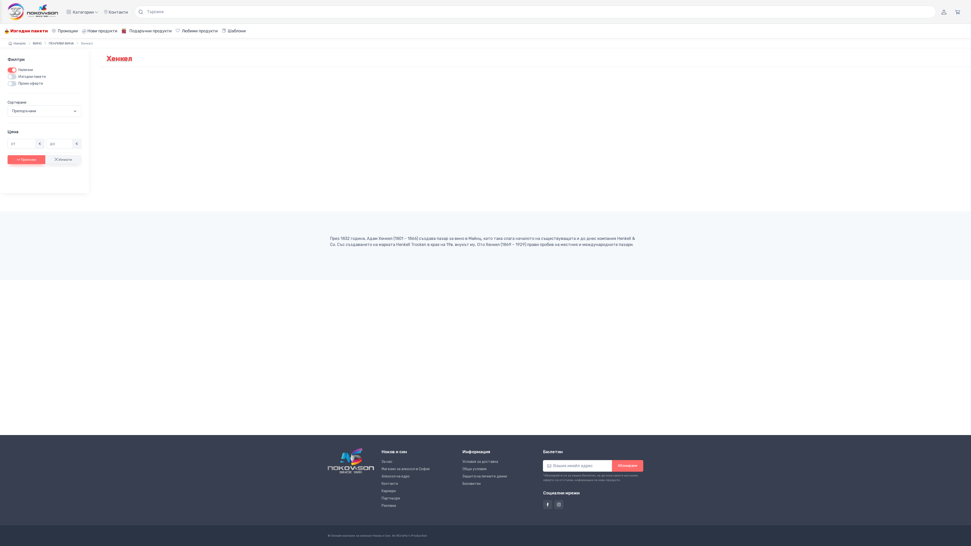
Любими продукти (199, 31)
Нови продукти (101, 31)
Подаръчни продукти (150, 31)
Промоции (67, 31)
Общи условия (474, 469)
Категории (83, 12)
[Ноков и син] (351, 460)
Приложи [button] (28, 159)
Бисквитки (471, 484)
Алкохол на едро (396, 476)
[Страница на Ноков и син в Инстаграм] (558, 504)
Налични (25, 70)
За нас (387, 462)
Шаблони (236, 31)
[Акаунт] (944, 12)
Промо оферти (30, 83)
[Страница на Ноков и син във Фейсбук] (547, 504)
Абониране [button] (627, 465)
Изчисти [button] (65, 159)
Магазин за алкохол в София (406, 469)
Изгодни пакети (28, 30)
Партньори (391, 498)
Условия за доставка (480, 462)
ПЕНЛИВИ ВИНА (61, 43)
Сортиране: (17, 102)
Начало (20, 43)
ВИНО (37, 43)
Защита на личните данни (484, 476)
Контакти (118, 12)
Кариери (389, 491)
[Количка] (957, 12)
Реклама (389, 506)
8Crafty (402, 535)
